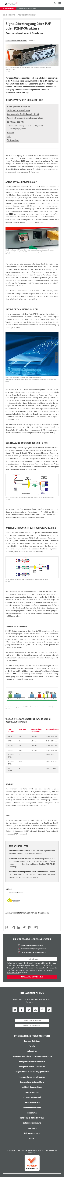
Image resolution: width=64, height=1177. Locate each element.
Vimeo (28, 1009)
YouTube (35, 1009)
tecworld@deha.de (13, 973)
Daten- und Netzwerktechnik (26, 15)
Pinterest (42, 1009)
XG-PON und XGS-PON (15, 122)
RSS (49, 1009)
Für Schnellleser (13, 140)
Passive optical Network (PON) (18, 110)
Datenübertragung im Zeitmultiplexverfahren (25, 118)
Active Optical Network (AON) (18, 106)
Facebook (21, 1009)
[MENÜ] (59, 3)
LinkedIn (15, 1009)
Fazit (9, 136)
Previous (7, 357)
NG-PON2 (10, 132)
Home (5, 15)
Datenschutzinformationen (20, 965)
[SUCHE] (54, 3)
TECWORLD (13, 3)
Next (56, 357)
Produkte (11, 15)
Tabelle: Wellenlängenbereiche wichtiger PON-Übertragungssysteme (26, 127)
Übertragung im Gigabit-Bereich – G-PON (23, 114)
